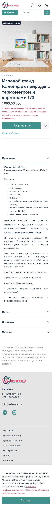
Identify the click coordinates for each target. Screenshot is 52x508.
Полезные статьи (12, 435)
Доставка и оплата (12, 440)
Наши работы (10, 450)
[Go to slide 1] (2, 70)
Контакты (8, 460)
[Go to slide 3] (6, 70)
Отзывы (7, 455)
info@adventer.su (12, 404)
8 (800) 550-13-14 (12, 393)
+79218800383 (10, 397)
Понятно (26, 500)
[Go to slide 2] (4, 70)
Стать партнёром (12, 445)
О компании (9, 430)
